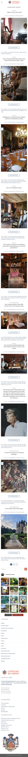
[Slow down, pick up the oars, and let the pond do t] (14, 582)
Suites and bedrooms (14, 302)
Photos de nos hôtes (5, 650)
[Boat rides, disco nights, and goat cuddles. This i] (14, 600)
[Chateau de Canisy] (14, 2)
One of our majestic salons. (14, 187)
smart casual (18, 182)
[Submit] (25, 569)
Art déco (15, 109)
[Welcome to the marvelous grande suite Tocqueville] (5, 591)
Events (2, 635)
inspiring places (21, 110)
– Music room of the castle (14, 12)
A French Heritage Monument (8, 681)
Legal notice (5, 730)
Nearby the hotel (6, 725)
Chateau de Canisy (19, 15)
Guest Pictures (4, 638)
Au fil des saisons (5, 625)
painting (14, 182)
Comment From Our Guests (7, 628)
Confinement (4, 630)
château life (3, 53)
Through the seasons (5, 658)
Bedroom (2, 338)
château (17, 52)
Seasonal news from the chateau (8, 653)
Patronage (4, 711)
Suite (22, 339)
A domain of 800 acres (8, 706)
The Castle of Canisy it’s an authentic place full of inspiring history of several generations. (14, 246)
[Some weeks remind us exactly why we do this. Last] (5, 608)
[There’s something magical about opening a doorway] (23, 600)
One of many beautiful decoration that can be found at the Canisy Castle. (14, 59)
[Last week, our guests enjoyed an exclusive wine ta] (23, 608)
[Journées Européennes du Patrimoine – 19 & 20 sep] (14, 591)
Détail (14, 110)
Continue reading (14, 47)
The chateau (5, 703)
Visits (2, 708)
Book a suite (5, 726)
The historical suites (7, 720)
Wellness (3, 661)
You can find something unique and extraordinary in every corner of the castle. (14, 346)
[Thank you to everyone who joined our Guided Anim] (5, 600)
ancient (12, 52)
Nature (11, 182)
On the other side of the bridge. (14, 508)
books (23, 296)
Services (3, 721)
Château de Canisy (22, 52)
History (14, 57)
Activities (4, 723)
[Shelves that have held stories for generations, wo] (23, 582)
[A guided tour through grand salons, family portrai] (5, 582)
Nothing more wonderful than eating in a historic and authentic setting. (14, 117)
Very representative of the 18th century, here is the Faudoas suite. (14, 305)
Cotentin (7, 53)
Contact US (4, 728)
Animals (3, 623)
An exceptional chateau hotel (10, 718)
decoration (11, 110)
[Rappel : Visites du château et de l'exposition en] (14, 608)
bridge (20, 557)
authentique (19, 179)
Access (3, 710)
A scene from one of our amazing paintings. (14, 453)
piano (10, 53)
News (2, 645)
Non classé (3, 648)
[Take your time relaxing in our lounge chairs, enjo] (23, 591)
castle (15, 52)
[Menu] (2, 2)
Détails (14, 10)
